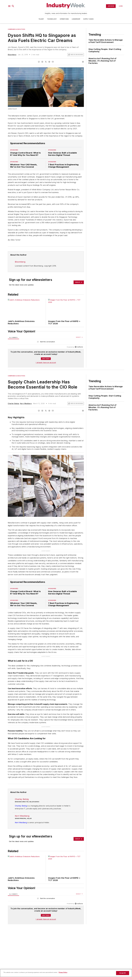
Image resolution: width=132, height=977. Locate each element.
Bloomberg (12, 55)
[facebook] (39, 62)
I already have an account (46, 362)
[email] (53, 62)
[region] (46, 342)
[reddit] (49, 62)
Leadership (76, 19)
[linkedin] (42, 62)
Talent (41, 19)
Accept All (122, 973)
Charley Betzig (13, 403)
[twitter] (46, 62)
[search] (12, 6)
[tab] (13, 337)
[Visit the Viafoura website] (79, 347)
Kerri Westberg (26, 403)
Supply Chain (88, 19)
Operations (64, 19)
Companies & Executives (16, 29)
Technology (52, 19)
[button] (9, 6)
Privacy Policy (63, 972)
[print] (83, 62)
